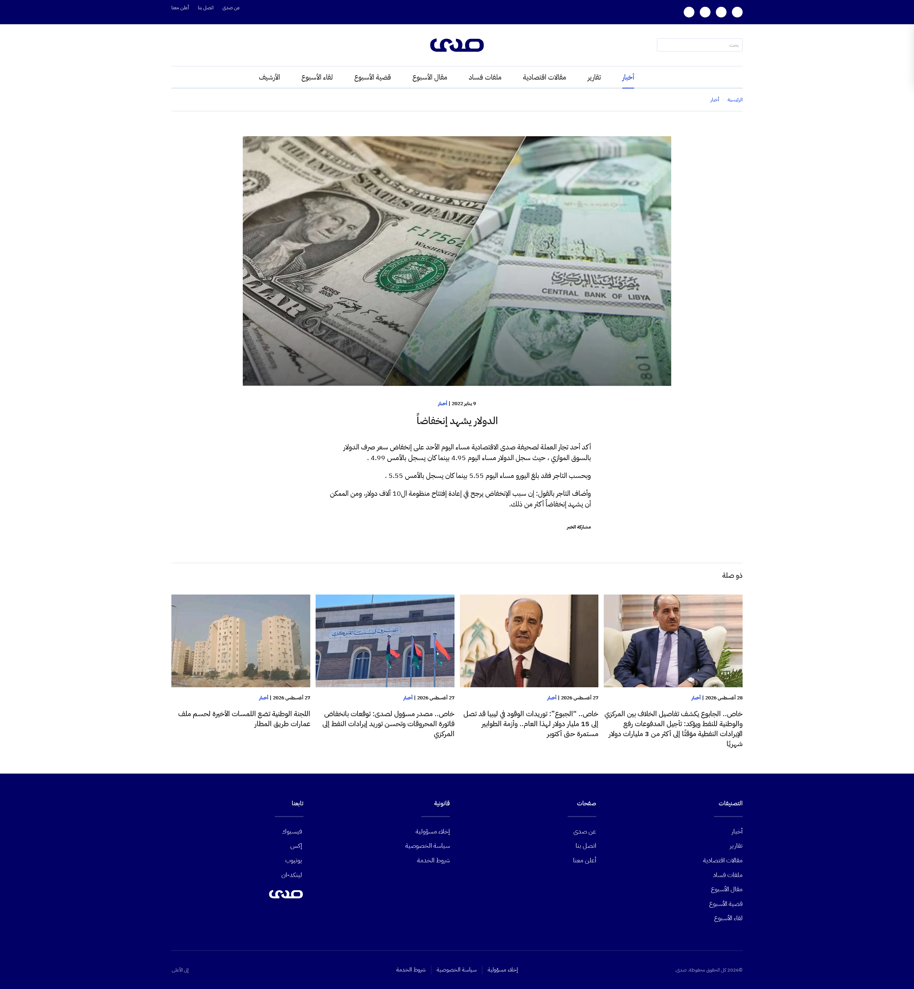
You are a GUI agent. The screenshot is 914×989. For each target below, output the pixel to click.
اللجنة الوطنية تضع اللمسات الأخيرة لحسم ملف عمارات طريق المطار (244, 718)
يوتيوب (293, 860)
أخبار (628, 77)
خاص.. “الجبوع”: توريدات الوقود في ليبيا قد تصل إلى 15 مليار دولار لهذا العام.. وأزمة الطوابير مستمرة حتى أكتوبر (530, 723)
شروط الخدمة (433, 860)
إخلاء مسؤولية (433, 831)
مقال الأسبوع (429, 77)
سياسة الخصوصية (427, 845)
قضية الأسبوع (372, 77)
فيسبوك (292, 831)
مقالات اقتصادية (544, 77)
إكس (296, 845)
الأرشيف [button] (269, 77)
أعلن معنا (180, 7)
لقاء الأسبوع (317, 77)
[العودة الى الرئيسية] (457, 45)
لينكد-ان (291, 875)
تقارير (594, 77)
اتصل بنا (206, 7)
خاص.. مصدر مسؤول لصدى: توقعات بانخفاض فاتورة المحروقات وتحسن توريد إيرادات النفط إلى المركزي (388, 723)
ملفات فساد (485, 77)
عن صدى (231, 7)
